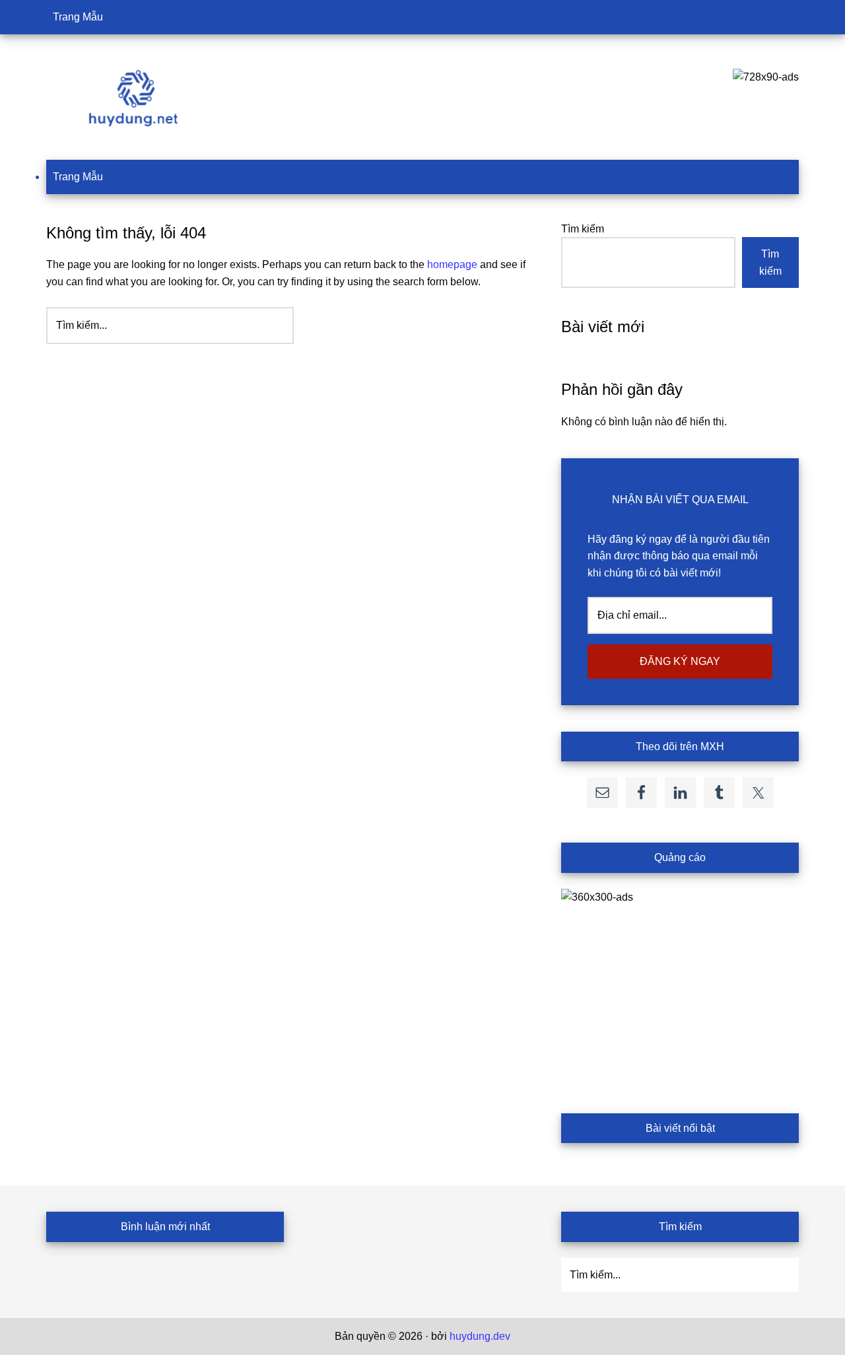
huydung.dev (480, 1336)
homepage (452, 264)
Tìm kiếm (582, 228)
